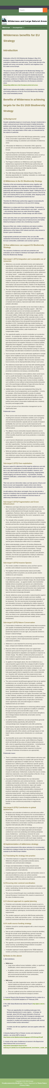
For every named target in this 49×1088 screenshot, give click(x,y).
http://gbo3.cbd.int (38, 1004)
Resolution (6, 999)
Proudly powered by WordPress (12, 1083)
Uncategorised (17, 27)
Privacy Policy (25, 1085)
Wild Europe (6, 27)
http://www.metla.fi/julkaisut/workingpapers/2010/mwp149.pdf (23, 1037)
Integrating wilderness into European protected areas (20, 85)
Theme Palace (42, 1083)
